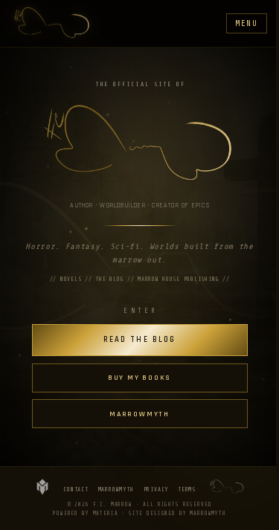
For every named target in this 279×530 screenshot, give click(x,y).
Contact (76, 489)
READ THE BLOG (139, 340)
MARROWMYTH (139, 414)
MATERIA (105, 514)
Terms (187, 489)
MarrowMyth (116, 489)
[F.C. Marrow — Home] (52, 23)
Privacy (156, 489)
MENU (246, 23)
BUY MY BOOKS (139, 377)
